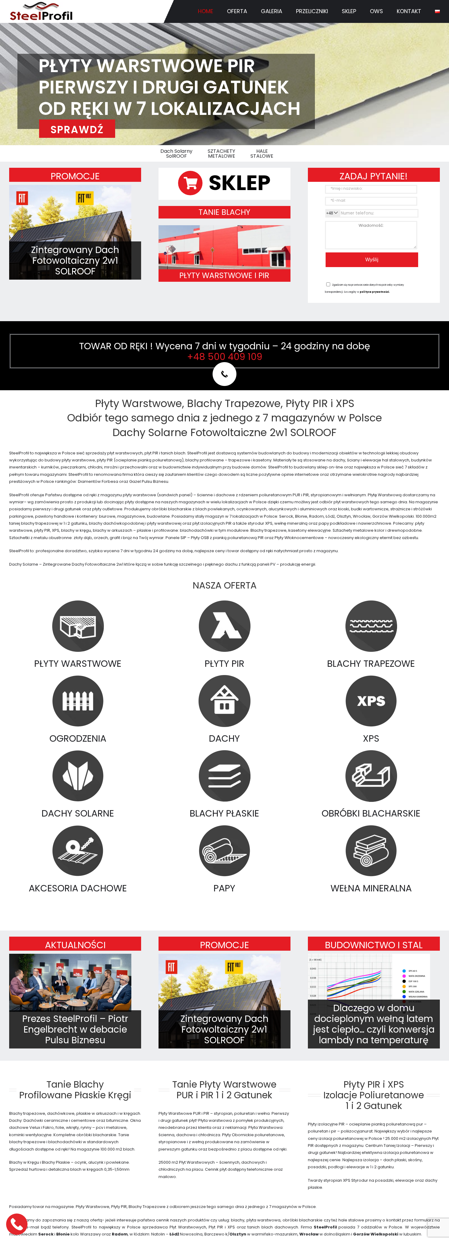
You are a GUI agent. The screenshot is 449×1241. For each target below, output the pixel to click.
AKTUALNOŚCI (75, 945)
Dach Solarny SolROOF (176, 154)
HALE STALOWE (261, 154)
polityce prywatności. (375, 292)
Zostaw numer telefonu (17, 1224)
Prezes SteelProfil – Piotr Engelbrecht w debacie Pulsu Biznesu (75, 1029)
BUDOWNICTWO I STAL (374, 945)
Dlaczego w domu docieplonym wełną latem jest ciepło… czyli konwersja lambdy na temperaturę (374, 1024)
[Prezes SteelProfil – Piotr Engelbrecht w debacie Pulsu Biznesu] (70, 983)
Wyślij (371, 259)
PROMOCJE (75, 176)
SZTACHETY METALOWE (221, 154)
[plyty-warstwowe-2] (224, 227)
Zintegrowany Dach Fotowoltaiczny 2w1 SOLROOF (75, 260)
